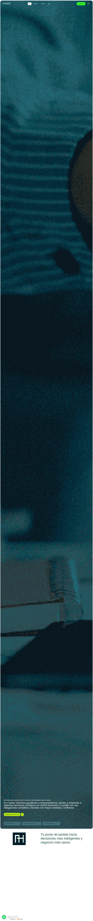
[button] (4, 917)
